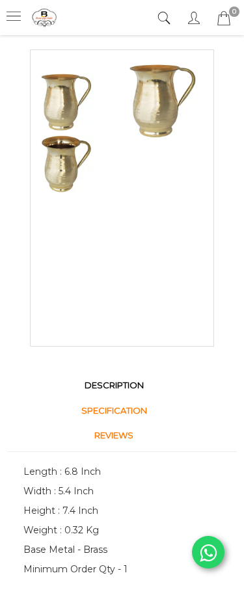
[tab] (166, 18)
